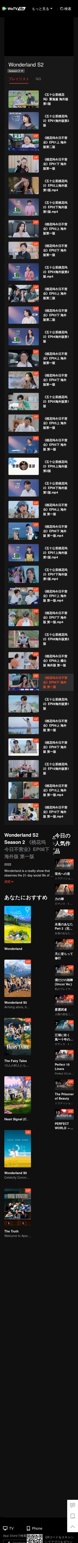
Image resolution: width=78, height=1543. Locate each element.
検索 (67, 8)
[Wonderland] (17, 924)
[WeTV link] (14, 8)
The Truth (11, 1231)
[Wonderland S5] (17, 1148)
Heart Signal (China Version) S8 (27, 1119)
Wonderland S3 (15, 1002)
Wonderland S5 (15, 1173)
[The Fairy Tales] (17, 1036)
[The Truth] (17, 1207)
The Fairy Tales (15, 1061)
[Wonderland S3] (17, 978)
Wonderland (13, 948)
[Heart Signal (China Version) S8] (17, 1095)
